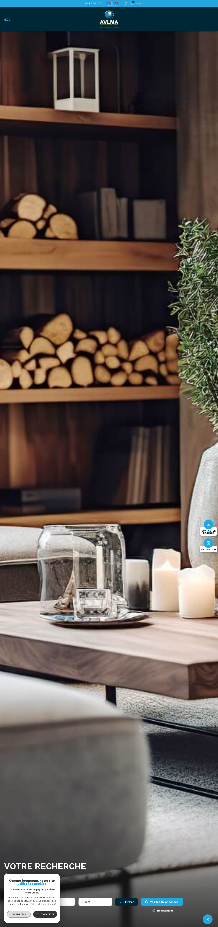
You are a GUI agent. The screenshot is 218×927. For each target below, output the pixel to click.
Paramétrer (19, 914)
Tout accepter (45, 914)
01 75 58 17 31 (94, 3)
